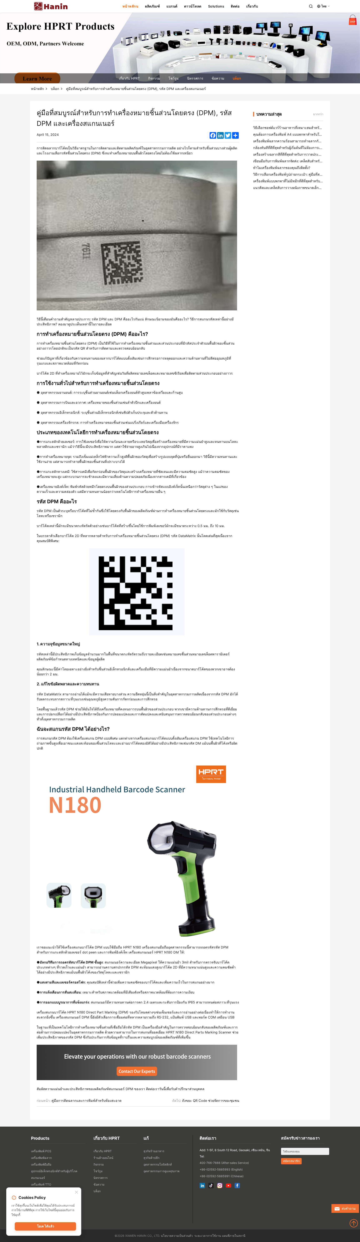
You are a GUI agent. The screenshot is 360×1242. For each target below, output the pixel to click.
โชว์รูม (174, 78)
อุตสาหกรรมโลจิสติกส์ (158, 1164)
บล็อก (237, 78)
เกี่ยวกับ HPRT (129, 78)
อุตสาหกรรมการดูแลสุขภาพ (161, 1171)
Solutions (216, 6)
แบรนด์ (172, 6)
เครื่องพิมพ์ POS (41, 1151)
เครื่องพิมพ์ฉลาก (41, 1158)
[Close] (76, 1192)
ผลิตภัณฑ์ (152, 6)
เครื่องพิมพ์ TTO (41, 1184)
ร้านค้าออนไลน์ (103, 1158)
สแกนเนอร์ (38, 1178)
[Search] (311, 6)
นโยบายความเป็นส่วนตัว (177, 1235)
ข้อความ (218, 78)
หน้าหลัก (37, 89)
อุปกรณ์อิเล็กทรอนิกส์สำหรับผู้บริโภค (54, 1171)
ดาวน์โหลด (192, 6)
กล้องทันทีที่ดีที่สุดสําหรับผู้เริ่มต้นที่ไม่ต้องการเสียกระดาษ (294, 148)
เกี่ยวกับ (252, 6)
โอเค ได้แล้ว (45, 1226)
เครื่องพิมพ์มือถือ (41, 1164)
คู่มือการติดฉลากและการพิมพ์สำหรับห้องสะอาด (86, 1100)
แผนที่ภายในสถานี (233, 1235)
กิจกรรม (154, 78)
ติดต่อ (235, 6)
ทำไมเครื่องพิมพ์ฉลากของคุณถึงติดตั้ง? (281, 168)
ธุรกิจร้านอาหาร (154, 1151)
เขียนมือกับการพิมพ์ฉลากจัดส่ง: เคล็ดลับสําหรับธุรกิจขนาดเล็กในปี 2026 (306, 161)
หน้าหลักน (130, 6)
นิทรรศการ (195, 78)
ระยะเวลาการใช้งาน (207, 1235)
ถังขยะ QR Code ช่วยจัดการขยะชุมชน (210, 1100)
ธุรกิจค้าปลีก (151, 1158)
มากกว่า (318, 114)
